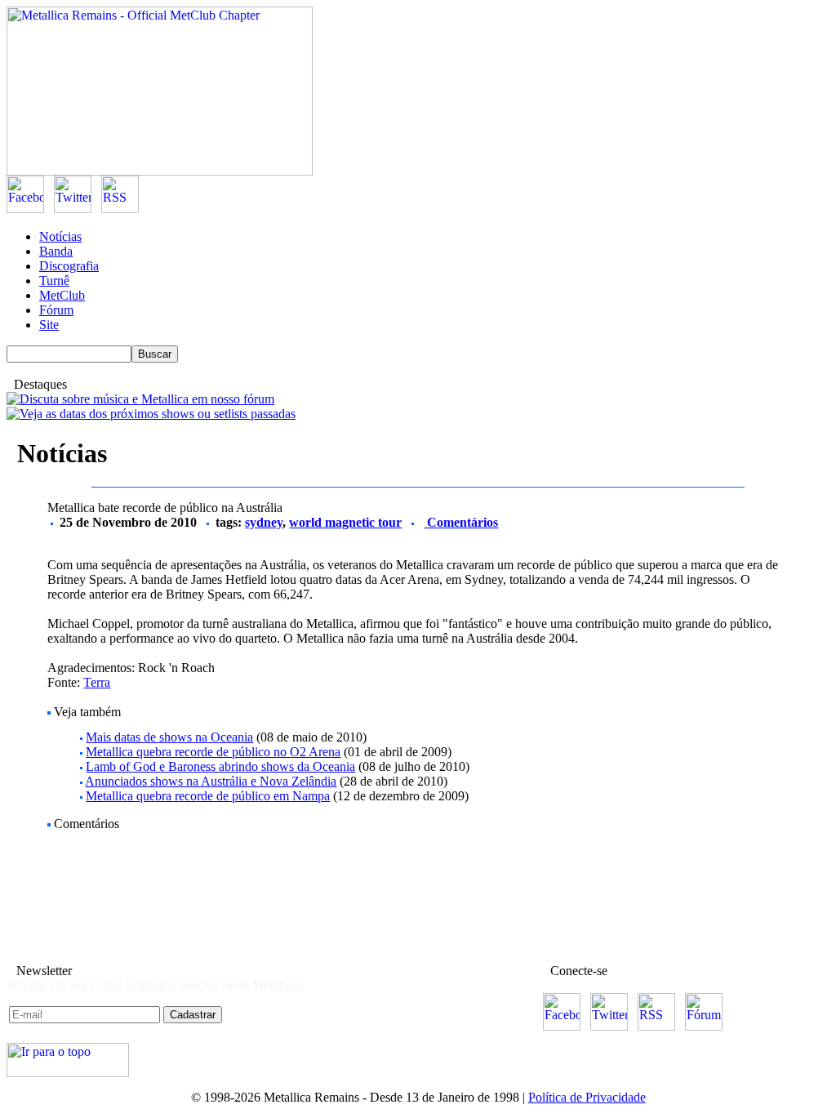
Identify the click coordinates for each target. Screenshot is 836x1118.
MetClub (62, 295)
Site (49, 325)
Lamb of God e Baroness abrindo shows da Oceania (220, 766)
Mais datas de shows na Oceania (169, 737)
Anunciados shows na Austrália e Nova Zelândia (210, 781)
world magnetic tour (345, 522)
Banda (56, 251)
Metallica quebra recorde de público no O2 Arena (213, 752)
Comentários (461, 522)
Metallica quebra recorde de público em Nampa (208, 796)
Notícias (60, 236)
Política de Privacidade (587, 1097)
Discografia (69, 266)
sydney (263, 522)
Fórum (56, 310)
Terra (96, 682)
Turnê (54, 280)
